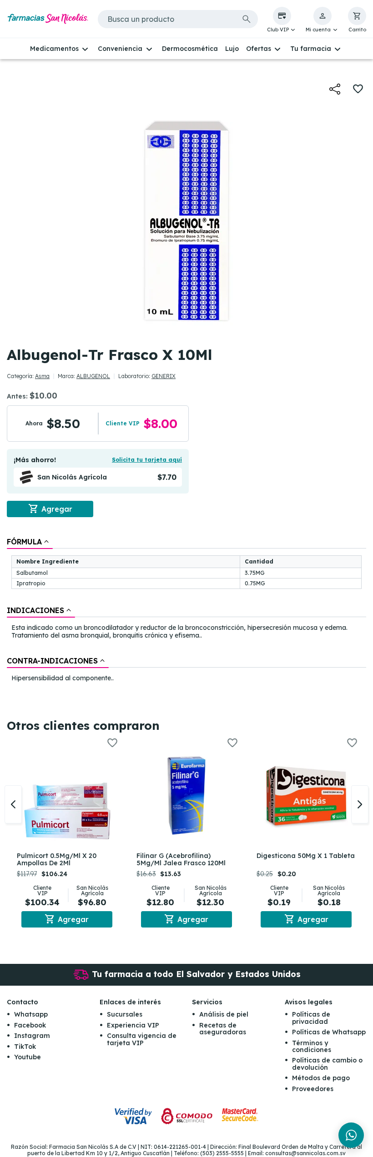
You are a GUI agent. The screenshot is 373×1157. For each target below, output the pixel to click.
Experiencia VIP (133, 1025)
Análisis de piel (223, 1014)
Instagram (32, 1036)
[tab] (30, 541)
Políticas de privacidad (311, 1017)
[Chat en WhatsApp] (351, 1135)
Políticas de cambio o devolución (327, 1063)
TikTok (25, 1046)
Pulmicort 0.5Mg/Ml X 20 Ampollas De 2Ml (56, 860)
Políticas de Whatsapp (329, 1032)
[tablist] (186, 610)
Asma (42, 376)
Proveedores (312, 1089)
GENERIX (163, 376)
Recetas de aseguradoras (222, 1028)
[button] (282, 20)
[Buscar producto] (246, 19)
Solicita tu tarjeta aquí (147, 459)
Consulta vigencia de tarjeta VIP (141, 1039)
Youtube (27, 1057)
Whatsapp (31, 1014)
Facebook (30, 1025)
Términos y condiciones (311, 1046)
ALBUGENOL (93, 376)
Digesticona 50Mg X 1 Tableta (306, 856)
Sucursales (124, 1014)
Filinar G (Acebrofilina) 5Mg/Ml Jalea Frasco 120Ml (181, 860)
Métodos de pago (321, 1078)
